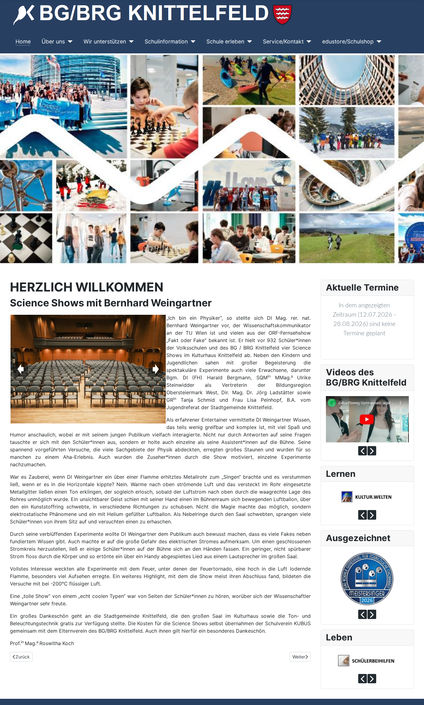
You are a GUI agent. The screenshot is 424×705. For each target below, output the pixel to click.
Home (23, 41)
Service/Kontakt (283, 41)
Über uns (53, 41)
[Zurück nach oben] (413, 693)
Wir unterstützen (104, 41)
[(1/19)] (88, 369)
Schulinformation (166, 41)
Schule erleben (225, 41)
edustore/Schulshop (348, 41)
